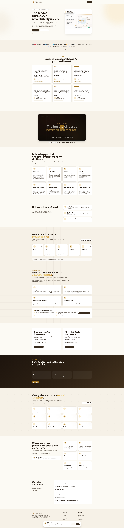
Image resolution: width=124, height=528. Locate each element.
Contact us (34, 490)
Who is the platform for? (59, 491)
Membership (65, 518)
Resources (64, 519)
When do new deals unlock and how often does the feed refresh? (67, 500)
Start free (35, 30)
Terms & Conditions (81, 520)
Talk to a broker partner (84, 313)
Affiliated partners (81, 515)
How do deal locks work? (59, 489)
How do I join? (57, 494)
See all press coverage (62, 49)
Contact (79, 518)
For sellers (64, 516)
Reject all (73, 524)
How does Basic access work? (60, 497)
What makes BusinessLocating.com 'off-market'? (64, 480)
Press (79, 516)
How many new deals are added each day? (62, 483)
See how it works (44, 30)
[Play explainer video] (62, 127)
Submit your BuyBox (86, 402)
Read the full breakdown (85, 240)
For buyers (64, 515)
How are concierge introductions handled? (63, 503)
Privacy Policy (80, 519)
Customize (68, 524)
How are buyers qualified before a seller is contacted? (65, 486)
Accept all (77, 524)
